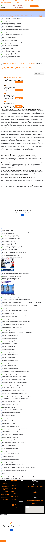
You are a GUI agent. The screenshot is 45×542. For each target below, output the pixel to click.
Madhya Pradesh (14, 496)
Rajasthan (14, 497)
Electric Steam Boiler (24, 15)
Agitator (5, 481)
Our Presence (14, 480)
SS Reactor (5, 488)
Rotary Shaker (5, 492)
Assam (14, 493)
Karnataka (14, 488)
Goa (14, 494)
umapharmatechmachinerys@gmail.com (35, 486)
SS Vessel (33, 15)
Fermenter (5, 483)
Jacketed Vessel (5, 491)
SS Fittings (17, 15)
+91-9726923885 (34, 492)
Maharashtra (14, 483)
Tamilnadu (14, 485)
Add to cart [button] (18, 81)
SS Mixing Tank (4, 15)
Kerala (14, 490)
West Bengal (14, 499)
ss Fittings (5, 496)
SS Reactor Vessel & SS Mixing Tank (11, 63)
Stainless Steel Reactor (23, 63)
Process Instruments (5, 497)
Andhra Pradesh (14, 491)
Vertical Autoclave (5, 486)
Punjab (14, 502)
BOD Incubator (5, 499)
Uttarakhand (14, 501)
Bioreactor (5, 485)
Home (2, 63)
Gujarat (14, 482)
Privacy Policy (14, 507)
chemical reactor (32, 63)
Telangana (14, 486)
